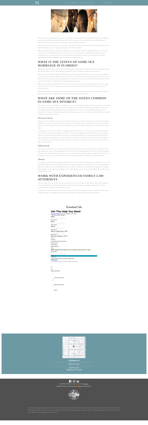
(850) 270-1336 (107, 2)
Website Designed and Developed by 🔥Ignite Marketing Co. (74, 386)
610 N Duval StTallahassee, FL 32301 (74, 369)
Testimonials (74, 2)
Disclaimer (86, 384)
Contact (98, 2)
